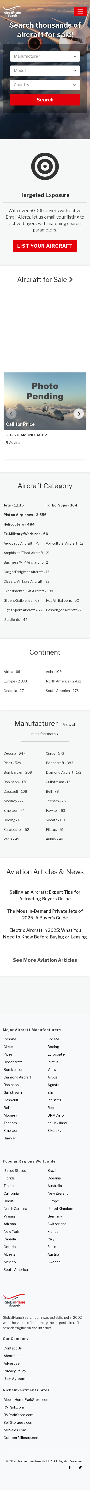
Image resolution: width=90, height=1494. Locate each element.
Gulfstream (13, 1092)
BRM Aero (56, 1115)
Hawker (10, 1138)
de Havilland (57, 1123)
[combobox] (45, 56)
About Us (11, 1356)
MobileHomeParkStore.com (26, 1400)
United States (15, 1170)
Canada (10, 1239)
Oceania (54, 1178)
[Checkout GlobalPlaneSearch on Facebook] (69, 1467)
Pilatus (53, 1062)
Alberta (10, 1254)
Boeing (53, 1047)
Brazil (52, 1170)
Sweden (54, 1262)
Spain (52, 1247)
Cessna (10, 1039)
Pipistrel (54, 1100)
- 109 (54, 672)
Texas (9, 1186)
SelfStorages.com (18, 1422)
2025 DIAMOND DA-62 (26, 435)
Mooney (10, 1115)
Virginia (10, 1216)
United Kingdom (60, 1209)
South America (16, 1270)
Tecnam (10, 1123)
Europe (53, 1201)
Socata (53, 1039)
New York (11, 1231)
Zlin (50, 1092)
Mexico (10, 1262)
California (11, 1193)
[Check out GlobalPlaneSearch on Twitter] (80, 1467)
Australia (55, 1186)
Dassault (11, 1100)
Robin (52, 1108)
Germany (55, 1216)
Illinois (9, 1201)
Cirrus (8, 1047)
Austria (53, 1254)
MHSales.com (15, 1430)
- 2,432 (63, 681)
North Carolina (15, 1209)
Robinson (11, 1085)
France (53, 1231)
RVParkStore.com (18, 1415)
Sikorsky (54, 1130)
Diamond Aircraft (17, 1077)
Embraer (11, 1130)
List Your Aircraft (45, 246)
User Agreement (17, 1379)
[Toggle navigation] (80, 11)
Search (45, 100)
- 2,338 (15, 681)
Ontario (10, 1247)
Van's (52, 1070)
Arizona (10, 1224)
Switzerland (57, 1224)
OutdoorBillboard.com (21, 1438)
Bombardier (13, 1070)
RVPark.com (14, 1407)
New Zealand (58, 1193)
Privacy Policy (15, 1371)
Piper (8, 1054)
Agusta (54, 1085)
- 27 (14, 691)
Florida (9, 1178)
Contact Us (13, 1348)
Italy (51, 1239)
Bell (7, 1108)
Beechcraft (13, 1062)
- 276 (62, 691)
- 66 (12, 672)
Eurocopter (57, 1054)
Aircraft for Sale (43, 280)
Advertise (12, 1363)
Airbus (53, 1077)
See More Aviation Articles (45, 960)
